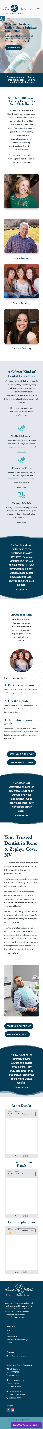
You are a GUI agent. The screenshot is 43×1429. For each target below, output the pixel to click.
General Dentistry (21, 303)
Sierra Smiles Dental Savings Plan (19, 1339)
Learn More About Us (17, 1034)
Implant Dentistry (21, 257)
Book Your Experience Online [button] (26, 1425)
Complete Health (21, 212)
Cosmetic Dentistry (21, 348)
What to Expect (12, 1336)
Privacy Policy (11, 1420)
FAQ (8, 1333)
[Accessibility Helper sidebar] (2, 18)
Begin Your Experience (21, 754)
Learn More (21, 452)
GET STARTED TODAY (14, 47)
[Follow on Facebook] (8, 1410)
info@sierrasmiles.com (17, 1356)
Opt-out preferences (23, 1420)
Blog (8, 1330)
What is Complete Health (21, 762)
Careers (9, 1343)
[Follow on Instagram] (12, 1410)
